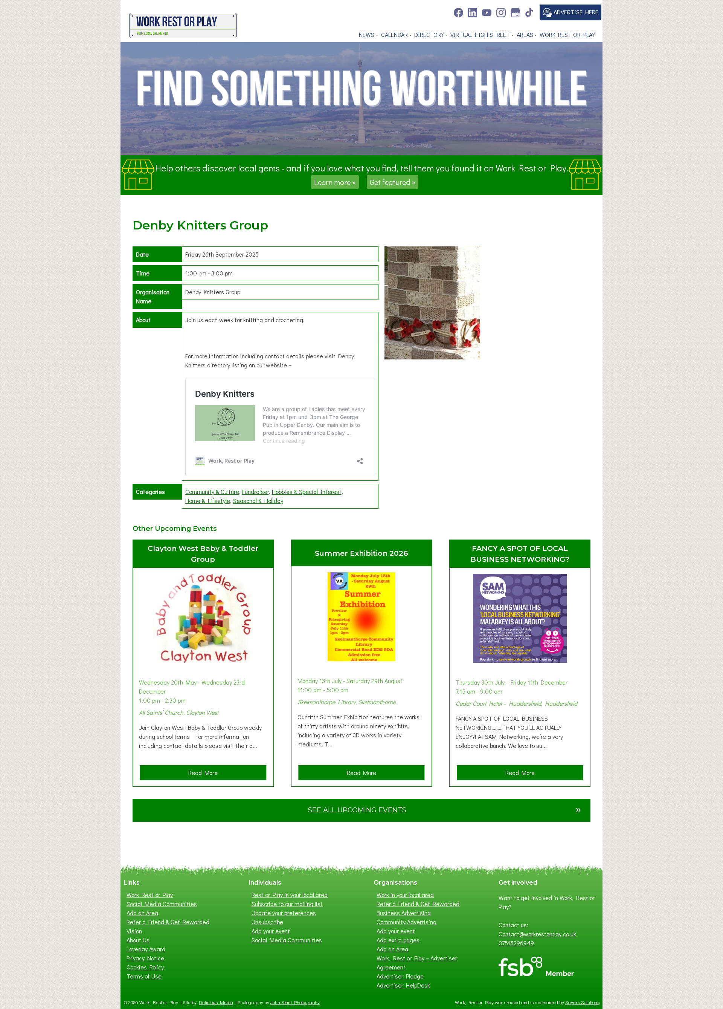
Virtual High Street (480, 34)
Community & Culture (212, 491)
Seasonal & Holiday (258, 500)
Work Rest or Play (567, 34)
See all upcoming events (444, 808)
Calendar (394, 34)
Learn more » (335, 182)
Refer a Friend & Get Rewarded (168, 922)
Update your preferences (284, 913)
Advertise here (575, 12)
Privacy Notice (145, 958)
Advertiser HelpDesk (403, 985)
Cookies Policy (145, 967)
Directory (429, 34)
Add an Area (142, 913)
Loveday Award (146, 949)
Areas (525, 34)
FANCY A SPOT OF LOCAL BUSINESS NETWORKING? (519, 554)
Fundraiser (255, 491)
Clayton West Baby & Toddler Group (203, 554)
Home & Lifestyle (207, 500)
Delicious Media (216, 1002)
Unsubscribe (267, 922)
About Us (138, 940)
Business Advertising (404, 913)
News (366, 34)
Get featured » (392, 182)
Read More (205, 774)
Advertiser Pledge (400, 976)
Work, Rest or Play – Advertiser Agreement (417, 962)
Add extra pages (398, 940)
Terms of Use (144, 976)
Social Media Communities (162, 904)
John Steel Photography (295, 1002)
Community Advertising (406, 922)
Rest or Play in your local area (290, 895)
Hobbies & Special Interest (307, 491)
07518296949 (516, 943)
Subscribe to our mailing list (287, 904)
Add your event (271, 931)
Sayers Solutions (582, 1002)
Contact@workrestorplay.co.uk (537, 934)
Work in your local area (405, 895)
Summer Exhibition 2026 (361, 553)
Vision (134, 931)
